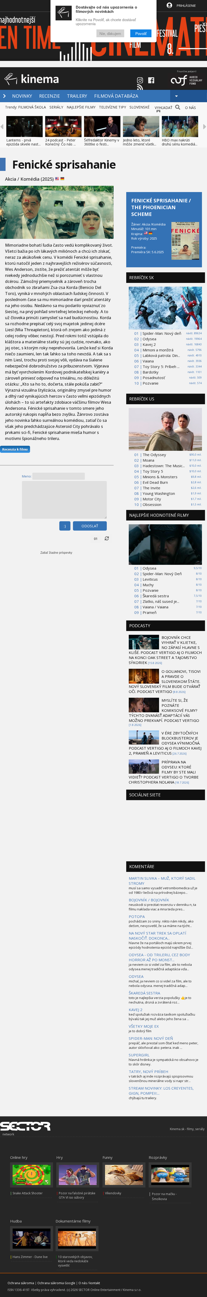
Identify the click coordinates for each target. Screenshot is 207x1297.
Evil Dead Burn (155, 482)
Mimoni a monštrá (158, 349)
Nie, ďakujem (110, 33)
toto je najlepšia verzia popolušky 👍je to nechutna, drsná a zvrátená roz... (160, 1000)
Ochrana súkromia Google (56, 1283)
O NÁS (190, 107)
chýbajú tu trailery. (143, 1098)
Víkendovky (113, 1193)
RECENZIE (49, 96)
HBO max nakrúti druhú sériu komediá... (179, 142)
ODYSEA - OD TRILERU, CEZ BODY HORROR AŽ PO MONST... (159, 957)
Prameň (150, 612)
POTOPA (137, 916)
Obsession (152, 504)
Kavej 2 (149, 344)
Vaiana (148, 360)
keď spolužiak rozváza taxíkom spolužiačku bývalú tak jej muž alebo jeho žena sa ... (162, 1016)
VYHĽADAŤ (163, 107)
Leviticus (150, 579)
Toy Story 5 (153, 471)
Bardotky (151, 372)
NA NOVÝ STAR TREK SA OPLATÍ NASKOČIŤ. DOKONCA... (157, 936)
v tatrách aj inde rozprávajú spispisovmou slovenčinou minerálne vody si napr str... (161, 1078)
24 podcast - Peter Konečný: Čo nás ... (60, 142)
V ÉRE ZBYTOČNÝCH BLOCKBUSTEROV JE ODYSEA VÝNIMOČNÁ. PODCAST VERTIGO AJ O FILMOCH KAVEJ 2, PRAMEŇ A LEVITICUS (165, 743)
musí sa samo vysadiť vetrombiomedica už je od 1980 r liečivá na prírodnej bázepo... (163, 890)
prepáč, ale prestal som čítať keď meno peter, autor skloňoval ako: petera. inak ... (163, 1045)
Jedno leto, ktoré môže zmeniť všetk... (139, 142)
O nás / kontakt (89, 1283)
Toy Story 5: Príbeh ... (161, 366)
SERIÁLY (56, 107)
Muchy (148, 584)
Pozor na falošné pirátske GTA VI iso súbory (77, 1195)
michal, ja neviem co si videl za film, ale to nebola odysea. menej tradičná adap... (160, 983)
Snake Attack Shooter (28, 1193)
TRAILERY (77, 96)
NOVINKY (22, 96)
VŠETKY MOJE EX (144, 1026)
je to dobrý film (140, 1031)
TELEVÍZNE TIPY (112, 107)
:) (65, 526)
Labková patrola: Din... (161, 355)
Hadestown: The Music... (164, 465)
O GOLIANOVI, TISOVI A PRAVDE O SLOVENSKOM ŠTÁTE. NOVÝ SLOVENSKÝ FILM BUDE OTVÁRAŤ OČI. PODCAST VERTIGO (165, 681)
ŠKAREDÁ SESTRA (144, 992)
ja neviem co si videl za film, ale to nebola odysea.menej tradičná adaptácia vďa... (160, 966)
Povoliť (140, 33)
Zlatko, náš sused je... (161, 601)
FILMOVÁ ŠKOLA (32, 107)
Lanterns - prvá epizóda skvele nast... (23, 142)
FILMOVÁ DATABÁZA (116, 96)
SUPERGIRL (139, 1054)
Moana (148, 460)
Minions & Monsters (160, 476)
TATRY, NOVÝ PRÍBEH (148, 1071)
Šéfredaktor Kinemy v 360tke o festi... (101, 142)
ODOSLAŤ (90, 526)
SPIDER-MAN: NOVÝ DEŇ (151, 1038)
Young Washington (159, 493)
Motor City (152, 498)
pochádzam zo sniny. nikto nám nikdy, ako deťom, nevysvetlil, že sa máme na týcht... (161, 923)
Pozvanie (151, 383)
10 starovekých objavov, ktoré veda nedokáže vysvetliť (75, 1261)
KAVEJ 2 (135, 1009)
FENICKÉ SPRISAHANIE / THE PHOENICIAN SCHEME (161, 207)
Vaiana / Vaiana (155, 606)
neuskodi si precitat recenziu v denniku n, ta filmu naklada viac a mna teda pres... (162, 906)
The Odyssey (154, 454)
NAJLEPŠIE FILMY (81, 107)
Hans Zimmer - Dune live (30, 1257)
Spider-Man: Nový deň (162, 333)
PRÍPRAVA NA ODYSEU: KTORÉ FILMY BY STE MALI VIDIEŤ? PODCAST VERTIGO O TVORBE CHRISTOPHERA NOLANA (164, 772)
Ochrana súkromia (21, 1283)
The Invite (151, 487)
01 (95, 538)
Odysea (149, 338)
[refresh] (106, 538)
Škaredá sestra (156, 595)
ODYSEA (136, 976)
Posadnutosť (154, 377)
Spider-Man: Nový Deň (162, 573)
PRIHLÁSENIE (186, 5)
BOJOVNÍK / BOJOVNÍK (149, 899)
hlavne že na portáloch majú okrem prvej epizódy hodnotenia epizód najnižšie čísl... (161, 945)
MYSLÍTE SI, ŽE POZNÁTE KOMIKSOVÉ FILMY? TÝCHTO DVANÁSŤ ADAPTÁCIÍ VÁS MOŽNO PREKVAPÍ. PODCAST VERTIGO (164, 710)
